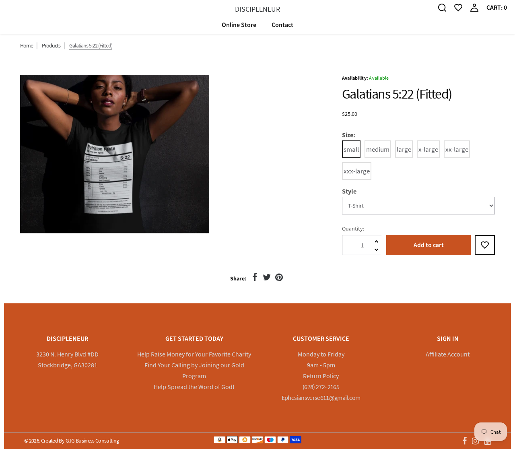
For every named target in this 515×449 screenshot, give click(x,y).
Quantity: (353, 228)
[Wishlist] (458, 6)
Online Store (239, 25)
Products (51, 45)
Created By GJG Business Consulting (80, 440)
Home (26, 45)
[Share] (255, 277)
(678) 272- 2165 (321, 387)
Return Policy (321, 376)
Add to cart (429, 245)
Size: (348, 135)
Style (349, 192)
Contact (282, 25)
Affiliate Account (448, 354)
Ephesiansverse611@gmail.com (321, 397)
